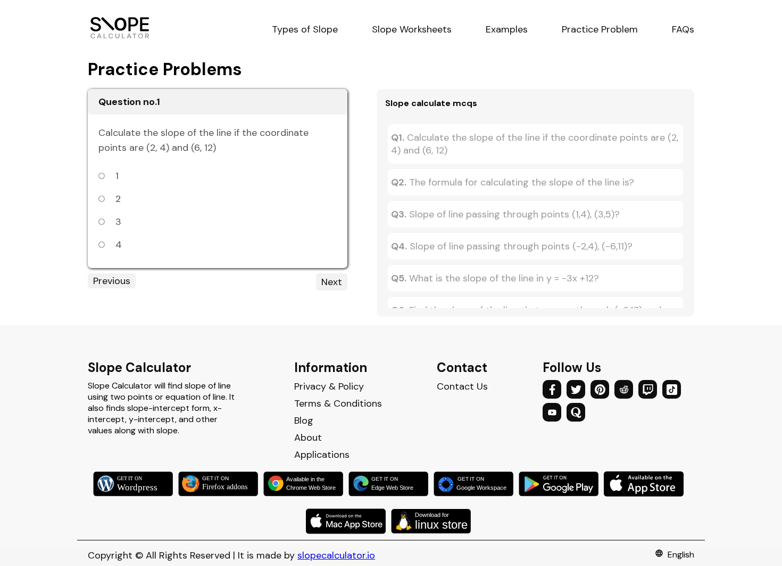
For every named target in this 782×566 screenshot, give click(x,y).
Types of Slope (305, 29)
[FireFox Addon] (220, 484)
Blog (303, 420)
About (308, 437)
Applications (322, 454)
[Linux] (433, 521)
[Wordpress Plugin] (135, 484)
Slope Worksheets (412, 29)
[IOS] (646, 484)
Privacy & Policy (329, 386)
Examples (507, 29)
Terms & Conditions (338, 403)
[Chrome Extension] (305, 484)
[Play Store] (561, 484)
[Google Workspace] (476, 484)
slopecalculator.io (336, 555)
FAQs (683, 29)
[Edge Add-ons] (391, 484)
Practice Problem (600, 29)
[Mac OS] (348, 521)
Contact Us (462, 386)
